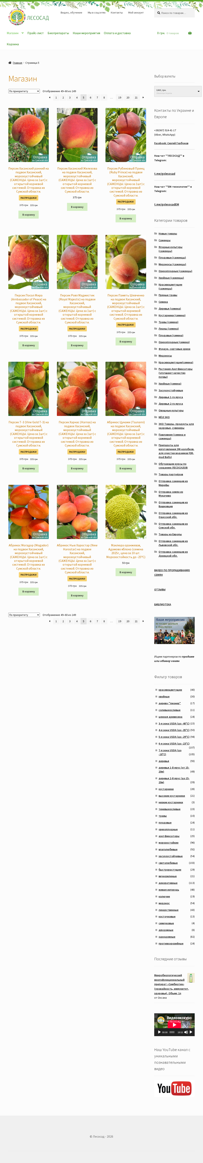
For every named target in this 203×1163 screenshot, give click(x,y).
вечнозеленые (168, 876)
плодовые (165, 822)
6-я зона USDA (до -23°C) (174, 743)
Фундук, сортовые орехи (174, 349)
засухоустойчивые (171, 856)
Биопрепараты (58, 33)
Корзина (13, 44)
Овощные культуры (171, 410)
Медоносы (165, 355)
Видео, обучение (71, 12)
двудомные (166, 930)
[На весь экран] (191, 1032)
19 (119, 97)
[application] (174, 1024)
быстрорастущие (170, 869)
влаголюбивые (168, 849)
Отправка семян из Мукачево (171, 494)
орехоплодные (168, 829)
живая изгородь (169, 889)
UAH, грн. (161, 90)
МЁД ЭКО (164, 417)
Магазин (12, 33)
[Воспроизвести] (159, 1032)
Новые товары (168, 233)
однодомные (167, 936)
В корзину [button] (28, 214)
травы (163, 816)
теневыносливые (169, 809)
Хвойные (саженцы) (171, 278)
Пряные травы (168, 295)
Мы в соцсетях (96, 12)
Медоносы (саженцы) (172, 264)
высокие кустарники (172, 796)
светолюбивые (168, 863)
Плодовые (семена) (171, 335)
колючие (164, 896)
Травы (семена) (168, 322)
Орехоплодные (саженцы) (175, 271)
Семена (163, 302)
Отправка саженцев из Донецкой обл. (173, 553)
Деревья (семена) (170, 308)
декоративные (168, 883)
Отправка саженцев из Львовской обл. (173, 543)
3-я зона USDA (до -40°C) (174, 723)
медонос (164, 903)
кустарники (166, 789)
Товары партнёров (171, 474)
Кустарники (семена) (172, 315)
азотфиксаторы (169, 836)
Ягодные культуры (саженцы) (170, 249)
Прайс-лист (35, 33)
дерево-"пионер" (170, 703)
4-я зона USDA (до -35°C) (174, 730)
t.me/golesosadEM (166, 204)
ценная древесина (170, 716)
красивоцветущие (170, 689)
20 (127, 97)
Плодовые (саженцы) (172, 257)
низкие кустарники (171, 802)
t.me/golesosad (164, 174)
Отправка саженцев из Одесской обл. (173, 515)
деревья (164, 761)
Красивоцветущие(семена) (176, 362)
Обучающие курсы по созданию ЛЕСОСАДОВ (173, 466)
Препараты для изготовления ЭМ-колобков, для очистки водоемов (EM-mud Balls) (176, 451)
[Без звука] (186, 1032)
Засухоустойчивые (171, 390)
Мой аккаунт (136, 12)
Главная (17, 63)
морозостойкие (168, 842)
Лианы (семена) (169, 328)
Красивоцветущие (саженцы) (170, 286)
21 (136, 97)
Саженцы (164, 240)
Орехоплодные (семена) (174, 342)
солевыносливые (169, 710)
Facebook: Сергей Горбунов (171, 143)
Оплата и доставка (117, 33)
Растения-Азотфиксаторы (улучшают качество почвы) (175, 373)
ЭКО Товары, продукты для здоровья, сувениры (176, 426)
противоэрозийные (171, 943)
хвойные (164, 696)
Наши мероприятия (86, 33)
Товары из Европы (170, 534)
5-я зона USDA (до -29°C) (174, 737)
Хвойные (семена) (170, 383)
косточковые (167, 916)
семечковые (166, 923)
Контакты (117, 12)
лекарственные (168, 910)
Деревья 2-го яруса (171, 403)
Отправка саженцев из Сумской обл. (173, 525)
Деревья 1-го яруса (171, 397)
